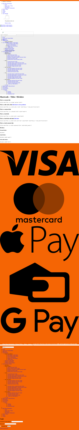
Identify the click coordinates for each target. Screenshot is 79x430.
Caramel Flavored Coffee (12, 61)
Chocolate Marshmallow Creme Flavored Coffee (16, 63)
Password (2, 423)
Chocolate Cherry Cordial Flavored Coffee (15, 62)
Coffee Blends (5, 40)
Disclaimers (7, 6)
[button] (3, 12)
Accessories (4, 89)
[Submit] (5, 36)
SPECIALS (4, 39)
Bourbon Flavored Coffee (12, 58)
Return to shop (8, 23)
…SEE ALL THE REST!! (12, 83)
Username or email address (5, 421)
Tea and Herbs (5, 88)
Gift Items (9, 92)
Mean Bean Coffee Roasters (45, 343)
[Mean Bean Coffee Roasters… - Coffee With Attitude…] (6, 26)
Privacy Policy (5, 9)
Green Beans (5, 87)
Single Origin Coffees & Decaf (8, 86)
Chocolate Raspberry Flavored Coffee (14, 68)
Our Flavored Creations (7, 51)
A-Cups (6, 85)
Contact (3, 11)
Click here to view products (19, 104)
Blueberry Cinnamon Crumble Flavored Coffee (16, 57)
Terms (3, 10)
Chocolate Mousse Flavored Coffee (14, 64)
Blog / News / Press (9, 5)
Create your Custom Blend (7, 38)
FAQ (6, 4)
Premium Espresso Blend (10, 50)
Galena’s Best (10, 47)
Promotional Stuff (10, 93)
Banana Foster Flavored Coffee (13, 56)
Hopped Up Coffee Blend (12, 46)
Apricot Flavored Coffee (12, 54)
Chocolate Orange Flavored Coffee (14, 66)
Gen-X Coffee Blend (11, 44)
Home (3, 37)
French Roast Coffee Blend (12, 43)
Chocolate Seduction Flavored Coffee (14, 69)
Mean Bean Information (7, 3)
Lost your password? (4, 428)
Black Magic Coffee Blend (12, 42)
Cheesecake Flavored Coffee (13, 71)
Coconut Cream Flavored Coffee (13, 82)
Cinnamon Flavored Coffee (12, 70)
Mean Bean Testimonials (10, 8)
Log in (9, 426)
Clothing (9, 91)
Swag (6, 90)
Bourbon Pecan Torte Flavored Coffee (14, 59)
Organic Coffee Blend (9, 49)
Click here (16, 118)
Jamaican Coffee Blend (9, 48)
